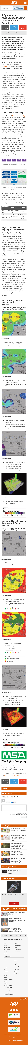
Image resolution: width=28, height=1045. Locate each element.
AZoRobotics (7, 947)
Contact (5, 981)
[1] (5, 830)
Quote (14, 903)
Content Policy (7, 991)
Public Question (22, 813)
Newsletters (17, 968)
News (5, 960)
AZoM (5, 943)
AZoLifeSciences (18, 951)
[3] (5, 845)
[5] (5, 860)
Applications (17, 964)
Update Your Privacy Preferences (14, 1040)
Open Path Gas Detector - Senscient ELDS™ (13, 894)
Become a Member (8, 979)
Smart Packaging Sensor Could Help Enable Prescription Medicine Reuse (18, 838)
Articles (5, 962)
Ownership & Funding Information (9, 993)
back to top (22, 998)
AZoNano (6, 945)
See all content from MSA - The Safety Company (14, 935)
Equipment (6, 964)
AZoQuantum (17, 945)
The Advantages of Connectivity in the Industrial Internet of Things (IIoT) (17, 929)
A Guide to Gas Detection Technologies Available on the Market (15, 872)
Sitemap (16, 971)
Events (15, 962)
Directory (6, 970)
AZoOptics (6, 951)
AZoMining (16, 943)
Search (5, 977)
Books (15, 960)
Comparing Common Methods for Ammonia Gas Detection (16, 920)
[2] (5, 837)
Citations (5, 788)
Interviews (6, 968)
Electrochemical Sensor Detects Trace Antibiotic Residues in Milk (18, 830)
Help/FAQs (16, 970)
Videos (5, 966)
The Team (16, 973)
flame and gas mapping (18, 116)
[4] (5, 853)
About (5, 975)
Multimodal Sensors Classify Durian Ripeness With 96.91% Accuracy (18, 853)
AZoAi (15, 947)
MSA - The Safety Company (11, 775)
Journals (6, 971)
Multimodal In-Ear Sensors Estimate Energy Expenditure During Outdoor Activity (18, 846)
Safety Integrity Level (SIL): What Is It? (16, 913)
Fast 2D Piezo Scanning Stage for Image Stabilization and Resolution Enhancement (18, 860)
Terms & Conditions (8, 985)
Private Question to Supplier (19, 814)
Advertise (6, 983)
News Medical (17, 949)
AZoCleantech (7, 949)
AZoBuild (6, 953)
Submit (24, 817)
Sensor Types (17, 966)
